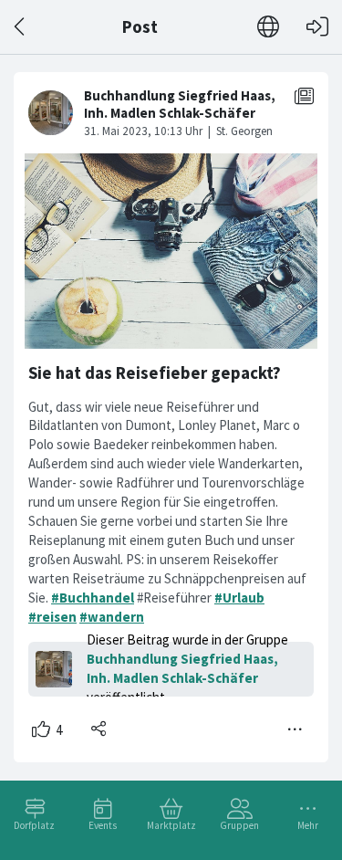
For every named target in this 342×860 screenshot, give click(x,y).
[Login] (317, 27)
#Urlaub (239, 597)
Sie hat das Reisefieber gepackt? (154, 372)
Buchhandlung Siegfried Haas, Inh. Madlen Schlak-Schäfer (182, 668)
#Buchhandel (92, 597)
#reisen (52, 616)
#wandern (111, 616)
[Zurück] (20, 27)
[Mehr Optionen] (295, 729)
